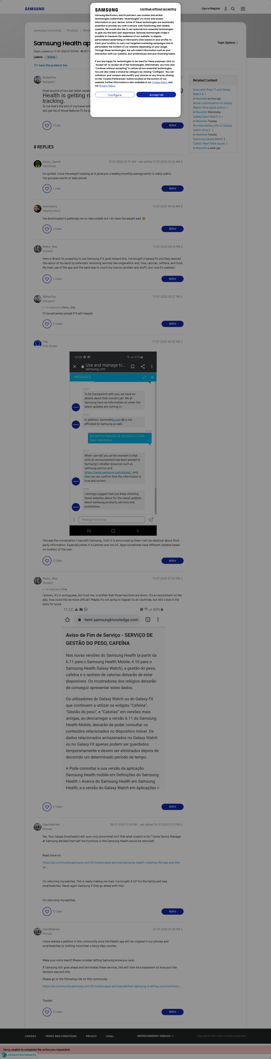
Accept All (156, 95)
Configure (115, 95)
